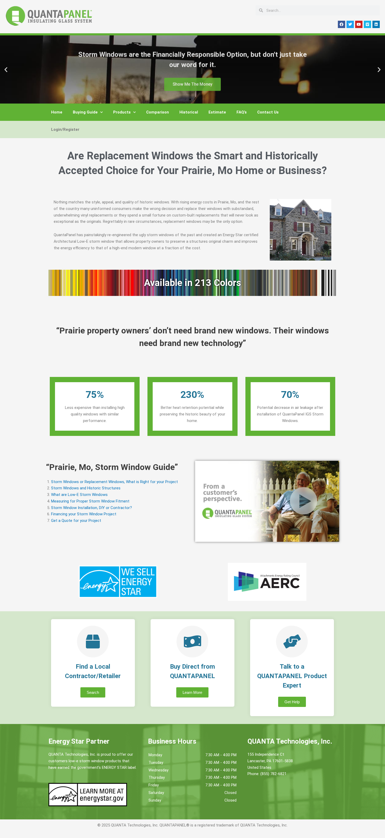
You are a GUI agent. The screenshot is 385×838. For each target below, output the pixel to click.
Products (122, 112)
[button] (6, 69)
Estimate (217, 112)
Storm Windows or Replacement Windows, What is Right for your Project (114, 481)
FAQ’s (241, 112)
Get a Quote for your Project (76, 520)
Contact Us (268, 112)
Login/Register (65, 129)
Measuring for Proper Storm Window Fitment (90, 501)
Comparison (157, 112)
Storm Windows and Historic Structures (85, 488)
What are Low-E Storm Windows (79, 494)
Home (56, 112)
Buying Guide (85, 112)
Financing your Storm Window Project (83, 514)
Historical (188, 112)
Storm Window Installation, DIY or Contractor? (91, 507)
